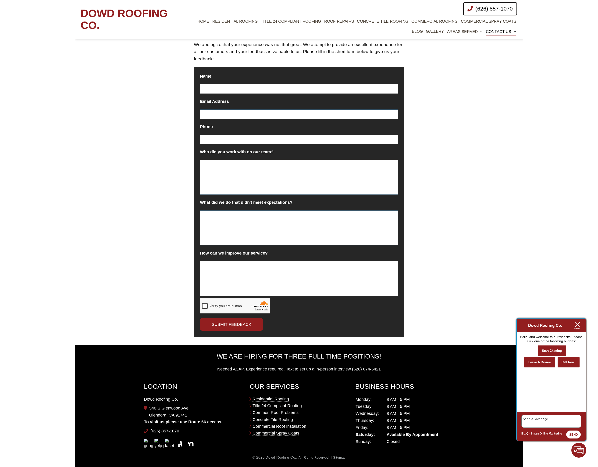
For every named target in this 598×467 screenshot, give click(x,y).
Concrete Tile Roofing (382, 21)
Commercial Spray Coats (488, 21)
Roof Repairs (339, 21)
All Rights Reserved (314, 457)
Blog (417, 31)
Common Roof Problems (276, 412)
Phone (206, 126)
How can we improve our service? (234, 253)
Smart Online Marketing (546, 433)
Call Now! (568, 362)
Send (573, 434)
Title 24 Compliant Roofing (291, 21)
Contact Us (498, 31)
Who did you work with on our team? (237, 152)
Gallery (435, 31)
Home (203, 21)
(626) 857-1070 (493, 9)
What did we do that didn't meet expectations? (246, 202)
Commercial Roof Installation (279, 426)
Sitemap (339, 457)
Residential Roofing (235, 21)
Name (205, 76)
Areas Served (462, 31)
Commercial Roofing (434, 21)
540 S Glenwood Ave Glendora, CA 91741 (169, 411)
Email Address (214, 101)
